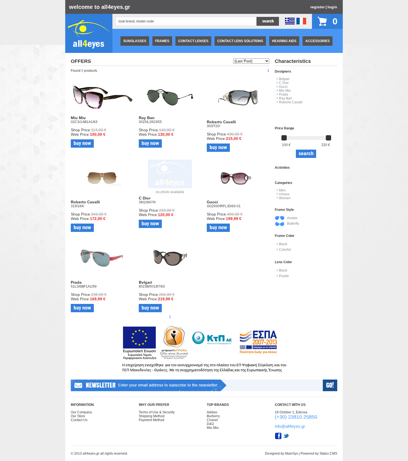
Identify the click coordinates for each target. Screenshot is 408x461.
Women (285, 198)
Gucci (283, 87)
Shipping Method (152, 416)
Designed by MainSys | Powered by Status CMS (301, 453)
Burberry (213, 416)
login (332, 7)
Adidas (212, 412)
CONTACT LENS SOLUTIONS (240, 41)
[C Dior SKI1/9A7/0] (170, 195)
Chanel (212, 420)
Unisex (284, 194)
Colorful (285, 250)
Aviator (292, 218)
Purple (284, 276)
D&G (210, 424)
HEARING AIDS (284, 41)
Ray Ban (285, 98)
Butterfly (293, 224)
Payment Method (151, 420)
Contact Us (79, 420)
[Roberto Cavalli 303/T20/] (238, 119)
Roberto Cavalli (291, 102)
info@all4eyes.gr (290, 426)
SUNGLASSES (134, 41)
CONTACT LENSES (193, 41)
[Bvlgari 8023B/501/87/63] (170, 279)
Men (282, 190)
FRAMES (162, 41)
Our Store (78, 416)
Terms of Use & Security (157, 412)
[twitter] (286, 438)
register (317, 7)
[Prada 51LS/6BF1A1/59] (102, 279)
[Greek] (290, 23)
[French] (301, 23)
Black (283, 244)
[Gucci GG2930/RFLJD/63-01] (238, 199)
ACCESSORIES (317, 41)
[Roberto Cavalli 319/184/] (102, 199)
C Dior (284, 83)
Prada (283, 94)
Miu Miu (285, 91)
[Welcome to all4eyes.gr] (88, 52)
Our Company (81, 412)
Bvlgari (284, 79)
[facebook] (278, 438)
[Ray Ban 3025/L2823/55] (170, 114)
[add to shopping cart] (82, 143)
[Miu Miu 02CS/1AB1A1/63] (102, 114)
